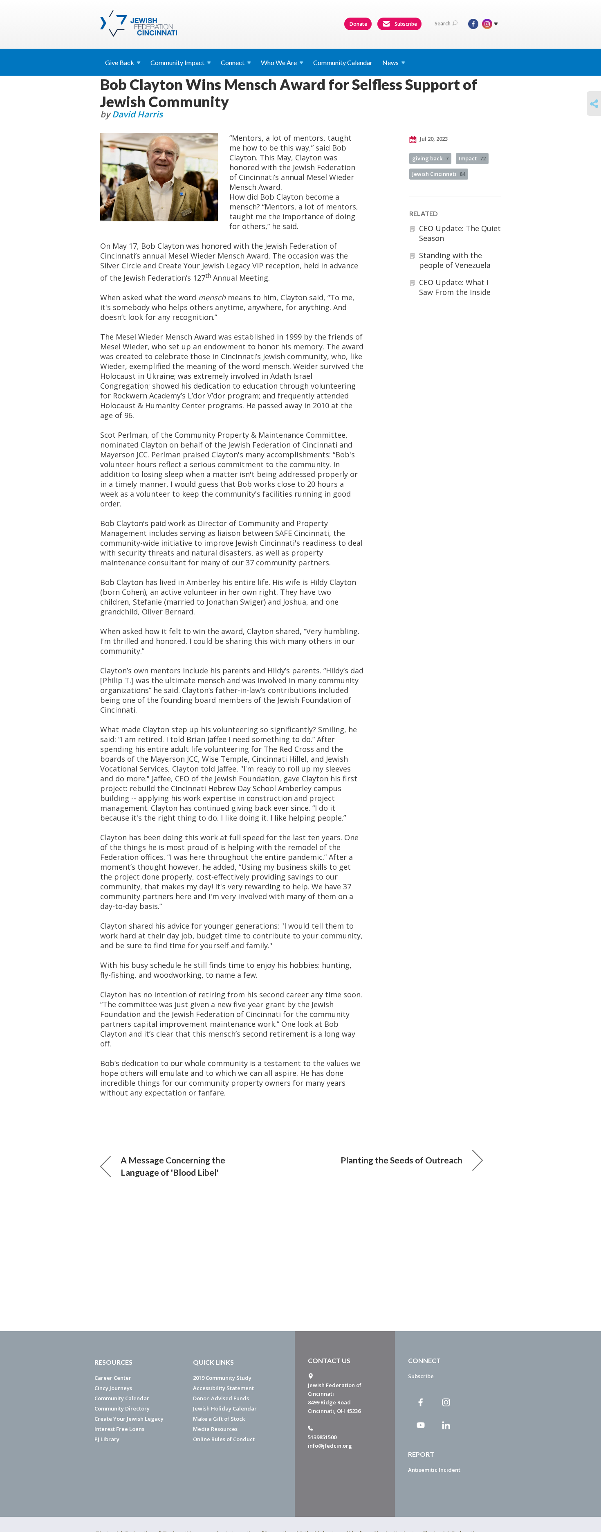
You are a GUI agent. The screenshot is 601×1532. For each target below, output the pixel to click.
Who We (279, 62)
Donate (358, 23)
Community (177, 62)
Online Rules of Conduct (224, 1439)
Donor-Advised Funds (221, 1398)
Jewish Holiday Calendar (225, 1408)
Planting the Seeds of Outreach (401, 1160)
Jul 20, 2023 (433, 138)
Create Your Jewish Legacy (129, 1418)
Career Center (112, 1377)
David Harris (137, 114)
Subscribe (405, 23)
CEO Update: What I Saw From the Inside (455, 287)
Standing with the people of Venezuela (455, 260)
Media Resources (215, 1429)
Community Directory (122, 1408)
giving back (430, 158)
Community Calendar (342, 62)
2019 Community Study (222, 1377)
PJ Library (106, 1439)
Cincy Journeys (113, 1388)
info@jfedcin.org (330, 1445)
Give (119, 62)
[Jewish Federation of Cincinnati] (139, 23)
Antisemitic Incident (434, 1470)
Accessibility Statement (223, 1388)
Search (443, 23)
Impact (472, 158)
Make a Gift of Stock (219, 1418)
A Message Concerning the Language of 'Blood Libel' (173, 1166)
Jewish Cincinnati (438, 174)
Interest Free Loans (119, 1429)
